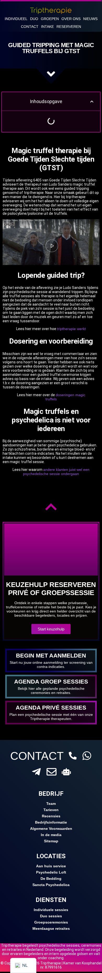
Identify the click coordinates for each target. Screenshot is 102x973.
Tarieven (51, 810)
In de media (51, 835)
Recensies (51, 816)
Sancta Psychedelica (51, 885)
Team (51, 803)
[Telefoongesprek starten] (73, 756)
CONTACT (37, 756)
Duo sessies (51, 916)
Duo (34, 19)
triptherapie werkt (71, 329)
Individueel (16, 19)
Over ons (71, 19)
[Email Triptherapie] (51, 772)
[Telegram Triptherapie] (36, 772)
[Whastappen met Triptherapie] (87, 756)
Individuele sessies (51, 910)
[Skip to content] (51, 73)
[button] (92, 101)
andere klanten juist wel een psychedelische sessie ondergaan (56, 471)
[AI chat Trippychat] (66, 771)
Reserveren (68, 26)
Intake (47, 26)
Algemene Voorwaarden (51, 828)
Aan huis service (51, 866)
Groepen (50, 19)
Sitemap (51, 841)
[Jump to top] (51, 506)
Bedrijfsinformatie (51, 822)
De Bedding (51, 878)
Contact (29, 26)
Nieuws (90, 19)
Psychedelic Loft (51, 872)
